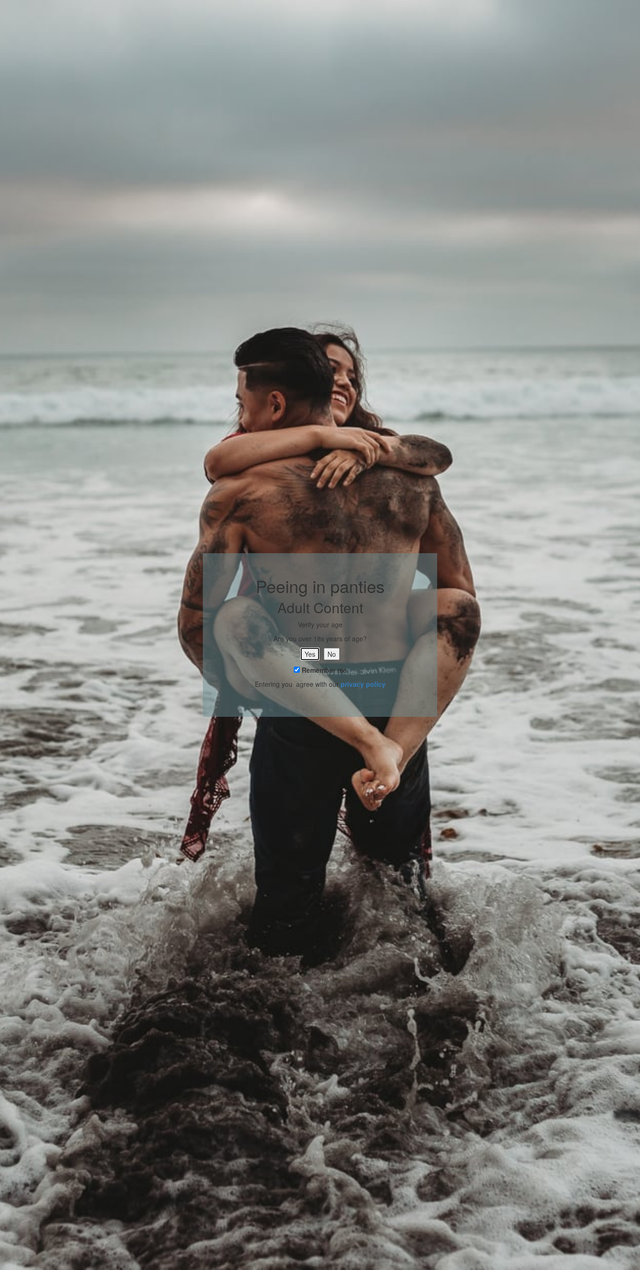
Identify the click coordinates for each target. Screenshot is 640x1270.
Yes (310, 654)
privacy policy (363, 684)
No (331, 654)
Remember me (323, 670)
